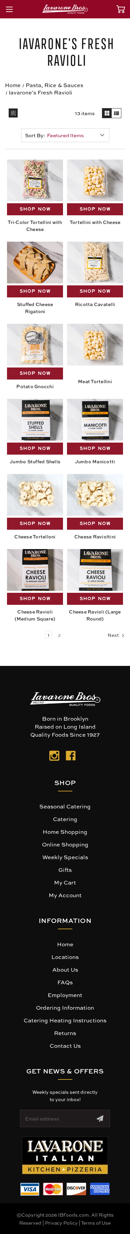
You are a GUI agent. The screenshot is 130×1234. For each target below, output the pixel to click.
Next (114, 635)
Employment (65, 995)
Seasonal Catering (65, 806)
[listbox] (77, 135)
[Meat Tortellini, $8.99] (95, 344)
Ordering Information (65, 1007)
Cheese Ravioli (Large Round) (95, 615)
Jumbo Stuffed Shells (35, 461)
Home (65, 944)
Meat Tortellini (95, 381)
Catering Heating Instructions (65, 1020)
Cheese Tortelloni (34, 536)
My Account (65, 895)
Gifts (65, 870)
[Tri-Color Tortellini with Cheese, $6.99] (35, 180)
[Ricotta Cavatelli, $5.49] (95, 262)
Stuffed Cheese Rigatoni (35, 307)
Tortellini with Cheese (95, 222)
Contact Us (65, 1045)
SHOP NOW (35, 209)
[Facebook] (71, 757)
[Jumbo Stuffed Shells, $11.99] (35, 420)
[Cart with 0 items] (120, 9)
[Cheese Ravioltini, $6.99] (95, 495)
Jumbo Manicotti (95, 461)
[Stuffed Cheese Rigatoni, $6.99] (35, 262)
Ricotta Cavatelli (95, 304)
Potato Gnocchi (35, 386)
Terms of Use (96, 1222)
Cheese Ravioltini (95, 536)
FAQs (65, 982)
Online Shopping (65, 844)
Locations (65, 957)
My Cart (65, 882)
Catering (65, 819)
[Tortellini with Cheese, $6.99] (95, 180)
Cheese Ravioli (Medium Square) (35, 615)
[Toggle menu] (9, 9)
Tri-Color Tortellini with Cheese (35, 225)
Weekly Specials (65, 857)
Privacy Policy (61, 1222)
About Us (65, 969)
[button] (65, 1155)
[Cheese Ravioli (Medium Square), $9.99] (35, 570)
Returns (65, 1033)
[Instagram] (54, 757)
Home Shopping (65, 831)
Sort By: (35, 135)
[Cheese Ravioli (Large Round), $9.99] (95, 570)
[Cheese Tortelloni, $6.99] (35, 495)
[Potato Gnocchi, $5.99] (35, 344)
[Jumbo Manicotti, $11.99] (95, 420)
